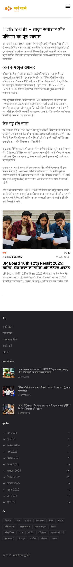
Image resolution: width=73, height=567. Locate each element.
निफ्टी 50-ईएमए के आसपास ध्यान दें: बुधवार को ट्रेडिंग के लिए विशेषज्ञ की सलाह (44, 407)
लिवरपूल (22, 538)
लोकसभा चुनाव (40, 526)
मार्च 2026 (38, 451)
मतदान (54, 538)
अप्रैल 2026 (38, 445)
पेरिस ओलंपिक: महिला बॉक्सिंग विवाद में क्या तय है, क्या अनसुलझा (44, 389)
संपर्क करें (7, 345)
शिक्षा (4, 253)
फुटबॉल (28, 520)
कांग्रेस (31, 532)
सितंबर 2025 (38, 477)
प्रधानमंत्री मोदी (57, 532)
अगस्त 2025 (38, 483)
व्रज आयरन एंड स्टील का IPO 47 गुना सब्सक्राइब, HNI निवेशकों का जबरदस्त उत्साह (43, 371)
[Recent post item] (8, 373)
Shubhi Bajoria (14, 257)
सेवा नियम (7, 333)
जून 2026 (38, 432)
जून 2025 (38, 496)
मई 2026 (38, 439)
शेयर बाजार (40, 520)
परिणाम (44, 538)
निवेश (51, 520)
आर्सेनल (33, 538)
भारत (18, 520)
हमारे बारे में (8, 326)
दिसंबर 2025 (38, 458)
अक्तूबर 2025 (38, 470)
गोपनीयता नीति (10, 339)
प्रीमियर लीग (10, 526)
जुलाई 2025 (38, 489)
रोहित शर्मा (42, 532)
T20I (21, 532)
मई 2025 (38, 502)
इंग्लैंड (60, 520)
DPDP (6, 352)
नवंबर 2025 (38, 464)
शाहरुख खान (25, 526)
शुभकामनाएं (9, 538)
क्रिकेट (8, 520)
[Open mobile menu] (69, 6)
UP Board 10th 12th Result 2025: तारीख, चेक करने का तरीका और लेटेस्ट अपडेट (36, 265)
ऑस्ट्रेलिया (9, 532)
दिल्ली (53, 526)
